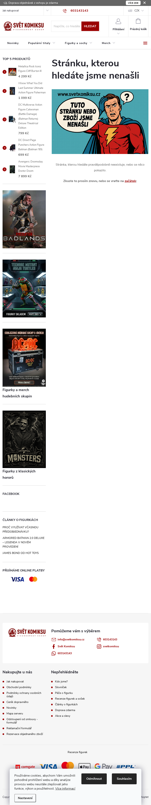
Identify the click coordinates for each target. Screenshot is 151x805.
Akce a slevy (62, 716)
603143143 (110, 639)
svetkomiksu (111, 646)
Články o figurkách (66, 704)
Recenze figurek (77, 752)
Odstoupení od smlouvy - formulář (22, 720)
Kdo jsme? (61, 681)
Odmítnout (94, 779)
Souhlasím (124, 779)
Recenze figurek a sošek (70, 698)
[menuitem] (13, 43)
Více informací (65, 788)
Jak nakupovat (11, 10)
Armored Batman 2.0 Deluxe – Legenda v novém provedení (23, 542)
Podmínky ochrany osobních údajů (23, 694)
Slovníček (61, 687)
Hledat (90, 26)
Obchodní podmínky (18, 687)
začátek (130, 181)
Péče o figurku (64, 693)
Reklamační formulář (19, 728)
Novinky (11, 708)
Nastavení (25, 798)
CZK (136, 10)
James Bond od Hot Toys (21, 553)
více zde (133, 3)
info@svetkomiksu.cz (71, 639)
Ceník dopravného (17, 702)
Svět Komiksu (66, 646)
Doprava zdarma (65, 710)
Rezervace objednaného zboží (24, 734)
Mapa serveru (14, 713)
